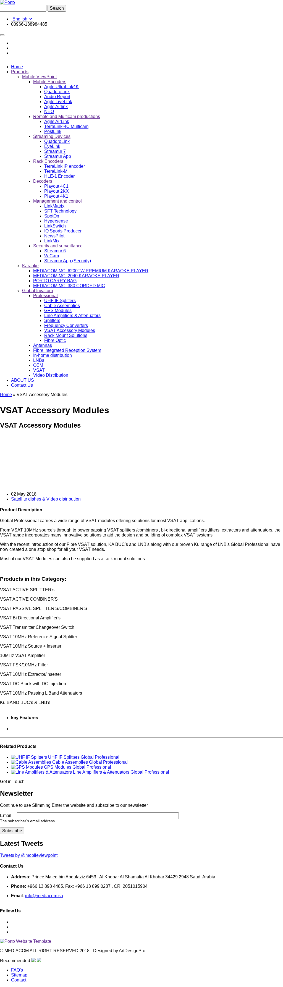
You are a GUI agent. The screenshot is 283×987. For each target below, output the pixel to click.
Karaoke (30, 265)
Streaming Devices (51, 136)
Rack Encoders (48, 161)
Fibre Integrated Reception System (67, 350)
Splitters (52, 320)
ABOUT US (22, 380)
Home (17, 66)
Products (19, 71)
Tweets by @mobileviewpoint (28, 855)
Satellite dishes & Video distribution (46, 499)
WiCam (51, 255)
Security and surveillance (58, 246)
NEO (49, 111)
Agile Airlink (56, 106)
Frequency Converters (66, 325)
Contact (18, 980)
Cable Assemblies (62, 305)
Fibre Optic (55, 340)
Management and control (57, 201)
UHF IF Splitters (60, 300)
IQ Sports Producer (63, 231)
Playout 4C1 (56, 186)
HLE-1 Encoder (59, 176)
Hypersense (56, 221)
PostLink (52, 131)
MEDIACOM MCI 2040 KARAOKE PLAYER (76, 275)
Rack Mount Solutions (65, 335)
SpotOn (51, 216)
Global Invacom (37, 290)
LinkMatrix (54, 206)
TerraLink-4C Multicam (66, 126)
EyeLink (52, 146)
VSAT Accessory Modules (69, 330)
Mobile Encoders (49, 81)
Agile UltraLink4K (61, 86)
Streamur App (57, 156)
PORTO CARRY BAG (55, 280)
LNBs (38, 360)
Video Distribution (50, 375)
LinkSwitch (55, 226)
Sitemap (19, 975)
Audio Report (57, 96)
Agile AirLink (56, 121)
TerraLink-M (55, 171)
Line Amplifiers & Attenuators (72, 315)
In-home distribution (52, 355)
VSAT (39, 370)
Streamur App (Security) (67, 260)
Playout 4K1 (56, 196)
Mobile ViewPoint (39, 76)
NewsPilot (54, 236)
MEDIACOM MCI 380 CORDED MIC (69, 285)
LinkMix (51, 241)
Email (5, 815)
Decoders (42, 181)
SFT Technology (60, 211)
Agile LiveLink (58, 101)
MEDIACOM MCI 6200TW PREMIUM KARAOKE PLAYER (90, 270)
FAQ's (17, 970)
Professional (45, 295)
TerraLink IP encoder (64, 166)
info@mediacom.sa (44, 895)
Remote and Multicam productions (66, 116)
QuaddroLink (57, 91)
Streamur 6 (55, 250)
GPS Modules (58, 310)
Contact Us (22, 385)
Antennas (42, 345)
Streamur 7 (55, 151)
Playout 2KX (56, 191)
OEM (38, 365)
